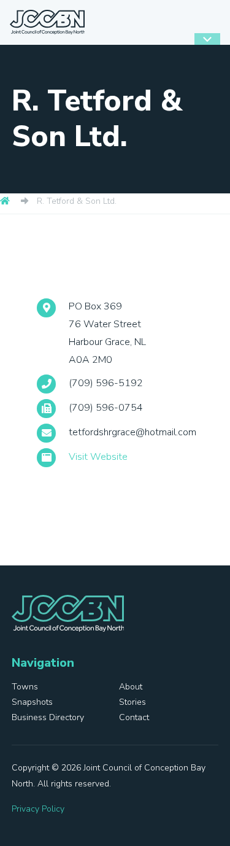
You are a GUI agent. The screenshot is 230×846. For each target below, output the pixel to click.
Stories (132, 702)
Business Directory (48, 717)
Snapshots (32, 702)
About (130, 687)
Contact (134, 717)
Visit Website (98, 457)
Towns (25, 687)
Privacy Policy (38, 809)
